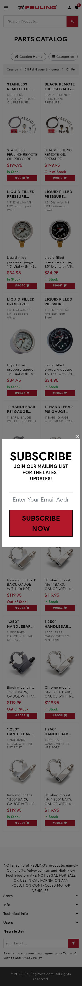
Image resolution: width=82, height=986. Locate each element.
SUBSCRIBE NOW (41, 523)
